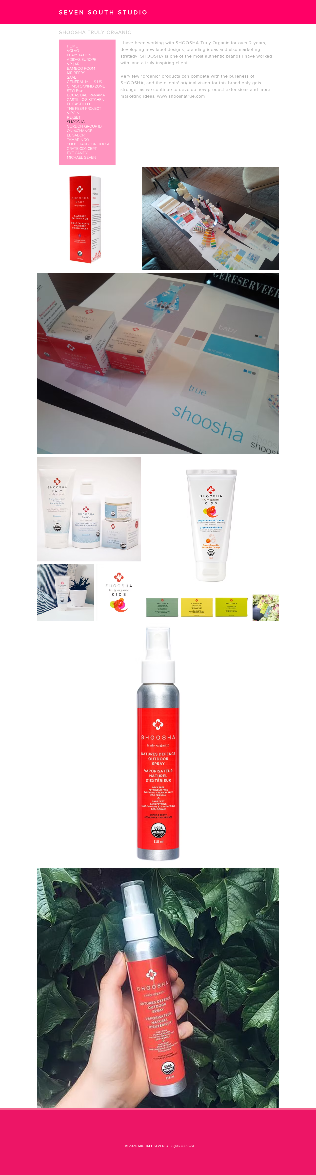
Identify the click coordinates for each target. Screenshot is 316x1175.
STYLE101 (75, 91)
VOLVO (73, 50)
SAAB (72, 77)
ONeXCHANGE (79, 131)
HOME (72, 46)
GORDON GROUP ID (84, 126)
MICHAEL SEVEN (81, 157)
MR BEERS (76, 73)
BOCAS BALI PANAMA (86, 95)
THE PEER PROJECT (84, 108)
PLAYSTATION (79, 55)
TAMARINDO (78, 139)
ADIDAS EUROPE (81, 59)
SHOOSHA (76, 122)
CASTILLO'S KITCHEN (85, 99)
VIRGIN (73, 113)
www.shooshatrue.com (181, 96)
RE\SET (73, 117)
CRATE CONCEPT (82, 148)
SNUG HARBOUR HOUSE (88, 144)
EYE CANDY (77, 153)
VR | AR (73, 64)
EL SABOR (76, 135)
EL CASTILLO (78, 104)
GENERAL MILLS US (84, 82)
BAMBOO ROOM (81, 68)
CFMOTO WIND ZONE (86, 86)
